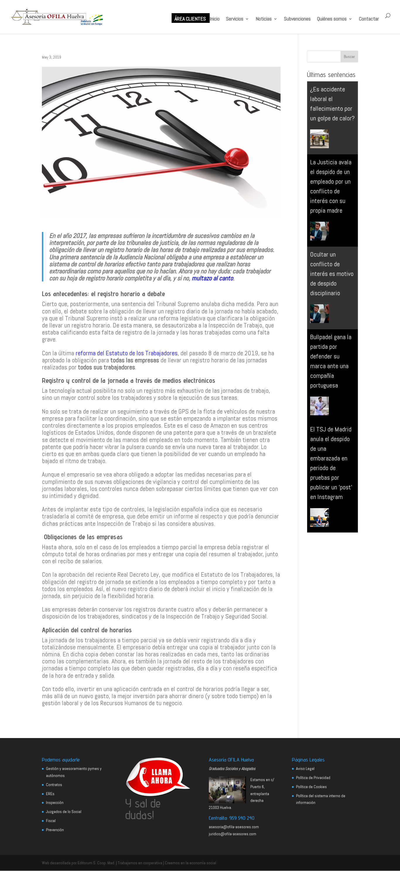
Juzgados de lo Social (63, 811)
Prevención (55, 829)
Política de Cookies (311, 786)
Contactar (369, 19)
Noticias (264, 19)
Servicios (234, 19)
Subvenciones (297, 19)
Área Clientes (190, 19)
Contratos (54, 784)
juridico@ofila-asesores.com (232, 833)
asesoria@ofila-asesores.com (234, 826)
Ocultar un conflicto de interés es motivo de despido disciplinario (331, 273)
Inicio (215, 19)
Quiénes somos (332, 19)
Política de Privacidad (313, 777)
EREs (50, 793)
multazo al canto (212, 278)
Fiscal (51, 820)
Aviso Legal (305, 768)
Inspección (55, 802)
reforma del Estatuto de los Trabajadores (126, 353)
